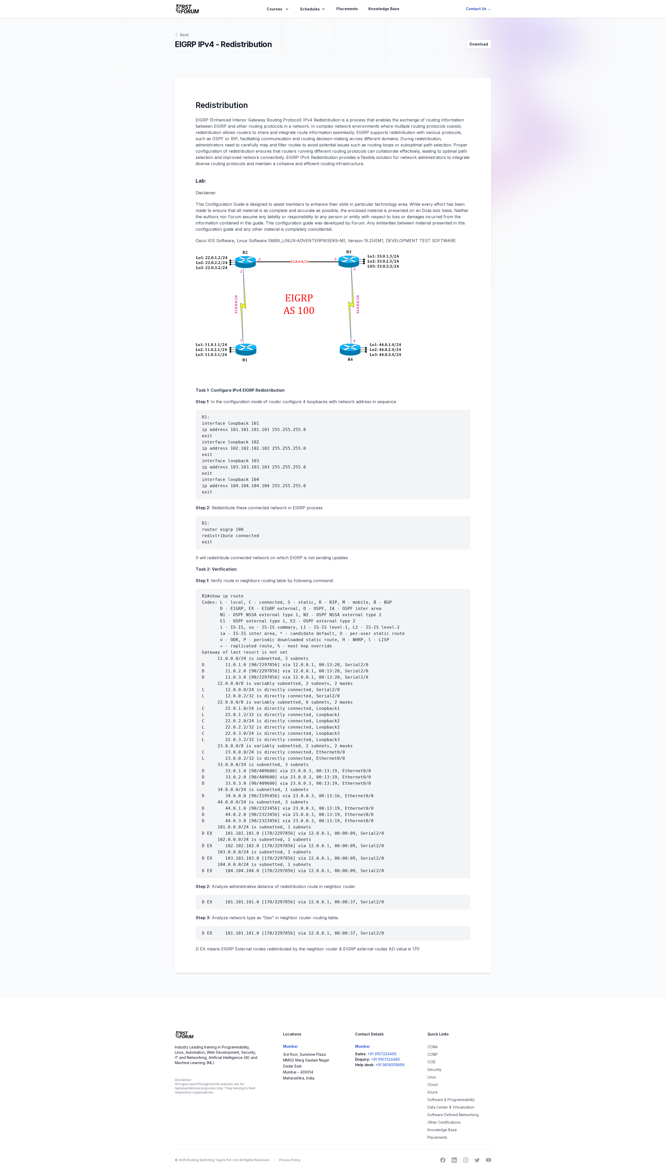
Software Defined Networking (453, 1114)
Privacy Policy (289, 1160)
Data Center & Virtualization (450, 1107)
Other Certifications (443, 1122)
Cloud (432, 1084)
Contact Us (478, 9)
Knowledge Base (383, 9)
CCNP (432, 1054)
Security (434, 1069)
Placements (347, 9)
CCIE (431, 1062)
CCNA (432, 1047)
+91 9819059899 (390, 1065)
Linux (431, 1077)
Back (184, 35)
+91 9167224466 (382, 1054)
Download (479, 44)
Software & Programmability (451, 1099)
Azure (432, 1092)
